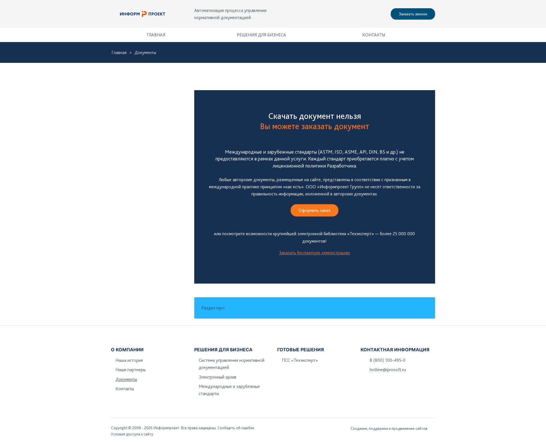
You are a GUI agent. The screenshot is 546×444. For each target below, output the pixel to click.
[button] (428, 35)
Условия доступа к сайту (132, 434)
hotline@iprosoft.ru (388, 369)
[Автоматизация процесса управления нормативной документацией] (143, 14)
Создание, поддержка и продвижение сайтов (389, 428)
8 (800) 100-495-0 (388, 360)
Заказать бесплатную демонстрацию (314, 252)
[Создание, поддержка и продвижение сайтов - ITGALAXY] (433, 428)
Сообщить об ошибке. (236, 428)
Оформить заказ (314, 210)
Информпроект (166, 428)
